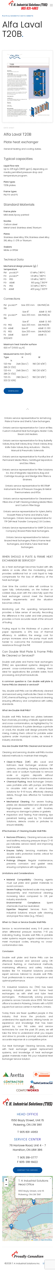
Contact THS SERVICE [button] (27, 1170)
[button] (51, 5)
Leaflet (35, 1240)
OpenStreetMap (46, 1240)
